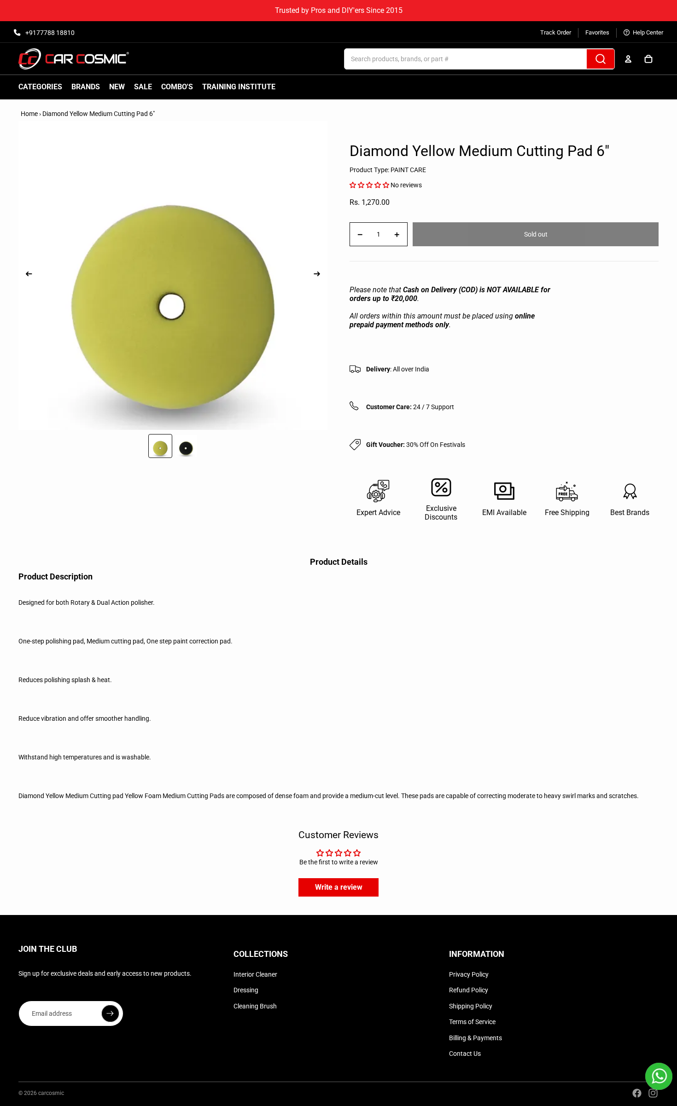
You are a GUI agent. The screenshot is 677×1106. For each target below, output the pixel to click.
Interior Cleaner (255, 974)
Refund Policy (468, 990)
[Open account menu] (628, 59)
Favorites (597, 32)
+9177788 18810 (49, 32)
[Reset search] (576, 59)
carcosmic (51, 1093)
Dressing (245, 990)
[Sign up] (110, 1013)
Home (29, 113)
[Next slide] (319, 275)
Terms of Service (472, 1021)
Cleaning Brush (255, 1006)
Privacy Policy (469, 974)
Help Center (647, 32)
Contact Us (465, 1053)
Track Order (555, 32)
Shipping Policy (470, 1006)
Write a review (338, 887)
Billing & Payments (475, 1038)
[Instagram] (653, 1093)
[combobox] (455, 59)
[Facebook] (636, 1093)
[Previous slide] (26, 275)
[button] (369, 185)
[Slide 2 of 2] (186, 446)
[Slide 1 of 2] (160, 446)
